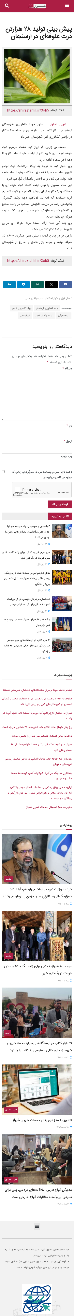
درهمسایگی (63, 316)
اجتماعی (8, 879)
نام (69, 426)
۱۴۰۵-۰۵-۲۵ (62, 1127)
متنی (27, 298)
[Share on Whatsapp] (37, 284)
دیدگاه (67, 368)
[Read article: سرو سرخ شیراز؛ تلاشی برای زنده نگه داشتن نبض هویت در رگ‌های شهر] (62, 557)
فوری (7, 1033)
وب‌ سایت (66, 456)
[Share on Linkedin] (9, 284)
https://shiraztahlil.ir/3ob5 (28, 110)
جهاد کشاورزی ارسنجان (47, 308)
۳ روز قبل (42, 544)
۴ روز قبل (42, 632)
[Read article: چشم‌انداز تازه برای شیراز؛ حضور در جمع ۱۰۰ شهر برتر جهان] (62, 624)
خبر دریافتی (37, 298)
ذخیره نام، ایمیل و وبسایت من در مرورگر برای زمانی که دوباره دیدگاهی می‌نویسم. (42, 475)
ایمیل (67, 441)
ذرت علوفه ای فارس (44, 316)
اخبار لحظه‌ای (51, 298)
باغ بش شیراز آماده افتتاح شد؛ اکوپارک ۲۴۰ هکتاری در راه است (37, 727)
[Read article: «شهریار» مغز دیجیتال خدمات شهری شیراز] (37, 1089)
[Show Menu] (67, 6)
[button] (37, 1226)
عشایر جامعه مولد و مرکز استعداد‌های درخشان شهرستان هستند (37, 690)
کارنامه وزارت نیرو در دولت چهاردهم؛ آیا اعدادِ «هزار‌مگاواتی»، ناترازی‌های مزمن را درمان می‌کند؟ (27, 532)
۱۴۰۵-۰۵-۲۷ (63, 1058)
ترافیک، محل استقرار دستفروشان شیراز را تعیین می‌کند (41, 736)
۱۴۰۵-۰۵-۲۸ (63, 904)
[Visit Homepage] (37, 6)
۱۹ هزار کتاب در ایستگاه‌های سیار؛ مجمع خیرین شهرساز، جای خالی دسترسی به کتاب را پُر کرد (27, 646)
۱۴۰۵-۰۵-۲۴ (63, 1204)
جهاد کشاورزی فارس (21, 308)
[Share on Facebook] (65, 284)
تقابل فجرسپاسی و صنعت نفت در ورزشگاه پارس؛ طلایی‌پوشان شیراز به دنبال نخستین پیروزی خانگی (27, 579)
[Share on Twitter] (51, 284)
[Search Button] (7, 6)
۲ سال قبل (66, 298)
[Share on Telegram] (23, 284)
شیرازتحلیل (25, 316)
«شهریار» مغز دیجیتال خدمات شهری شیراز (49, 807)
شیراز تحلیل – (54, 124)
